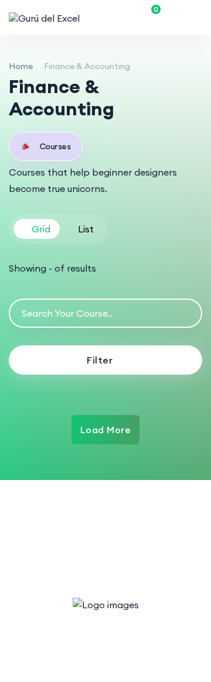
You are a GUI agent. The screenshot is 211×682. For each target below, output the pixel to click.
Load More (105, 430)
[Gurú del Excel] (44, 17)
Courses (55, 146)
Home (21, 66)
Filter (100, 360)
